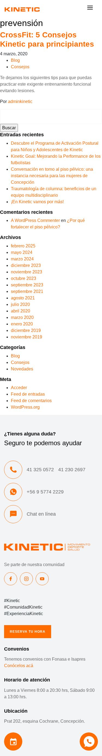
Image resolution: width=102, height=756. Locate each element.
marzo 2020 (22, 317)
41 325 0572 (40, 469)
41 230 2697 (71, 469)
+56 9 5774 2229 (45, 492)
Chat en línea (41, 514)
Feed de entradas (28, 394)
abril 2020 (20, 311)
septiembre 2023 (27, 285)
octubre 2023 (23, 278)
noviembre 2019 (26, 337)
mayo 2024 (21, 252)
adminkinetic (20, 101)
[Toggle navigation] (90, 9)
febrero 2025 (23, 246)
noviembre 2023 (26, 272)
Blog (15, 60)
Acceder (19, 387)
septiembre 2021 (27, 291)
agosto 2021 (23, 298)
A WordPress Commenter (35, 220)
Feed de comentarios (31, 400)
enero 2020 (22, 324)
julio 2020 (20, 304)
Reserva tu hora (27, 632)
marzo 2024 (22, 259)
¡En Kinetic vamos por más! (37, 201)
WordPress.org (25, 407)
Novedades (22, 369)
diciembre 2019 (26, 330)
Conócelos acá (18, 665)
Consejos (20, 66)
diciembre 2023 (26, 265)
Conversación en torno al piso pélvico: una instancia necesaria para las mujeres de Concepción (52, 176)
